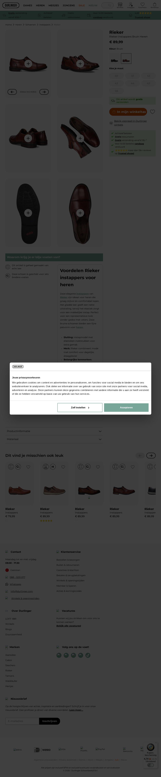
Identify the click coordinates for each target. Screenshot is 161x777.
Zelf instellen (78, 407)
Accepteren (126, 407)
